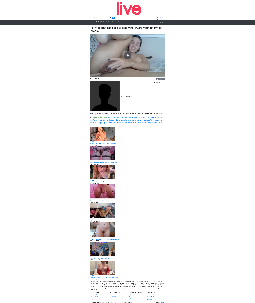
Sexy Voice (99, 120)
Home (92, 21)
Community (118, 21)
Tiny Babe (136, 120)
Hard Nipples (100, 123)
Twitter (150, 298)
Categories (108, 21)
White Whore (153, 117)
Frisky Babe (105, 122)
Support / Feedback (133, 298)
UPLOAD (162, 22)
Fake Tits (112, 119)
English (130, 122)
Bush (143, 119)
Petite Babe (131, 120)
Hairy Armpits (155, 120)
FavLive (162, 302)
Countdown (116, 122)
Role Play (159, 117)
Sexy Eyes (105, 120)
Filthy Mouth (153, 122)
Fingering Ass (93, 123)
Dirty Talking (138, 122)
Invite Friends (113, 298)
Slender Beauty (112, 120)
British (126, 122)
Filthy (148, 122)
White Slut (146, 117)
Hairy (121, 119)
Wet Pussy (141, 117)
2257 (92, 299)
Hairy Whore (148, 120)
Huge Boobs (106, 119)
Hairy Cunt (138, 119)
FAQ (129, 296)
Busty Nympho (116, 117)
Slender (118, 120)
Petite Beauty (124, 120)
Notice (130, 294)
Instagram (151, 296)
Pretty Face (107, 123)
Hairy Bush (132, 119)
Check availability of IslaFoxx (100, 117)
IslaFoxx (110, 117)
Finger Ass (159, 122)
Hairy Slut (142, 120)
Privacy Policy (94, 296)
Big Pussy (121, 122)
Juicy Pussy (135, 117)
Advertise (112, 294)
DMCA (92, 298)
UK (133, 122)
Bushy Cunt (154, 119)
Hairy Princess (98, 122)
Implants (117, 119)
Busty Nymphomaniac (126, 117)
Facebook (151, 294)
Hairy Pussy (126, 119)
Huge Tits (100, 119)
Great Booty (93, 120)
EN (163, 17)
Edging (110, 122)
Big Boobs (94, 119)
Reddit (150, 299)
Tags (113, 21)
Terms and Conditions (96, 294)
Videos (97, 21)
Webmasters (113, 296)
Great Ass (160, 119)
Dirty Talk (144, 122)
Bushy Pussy (148, 119)
